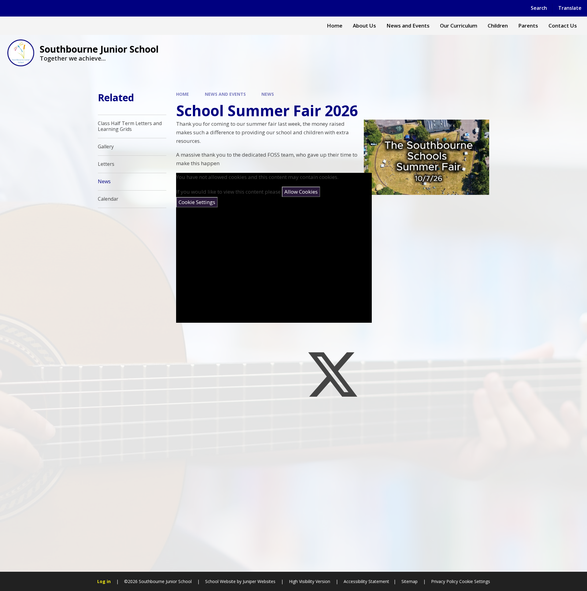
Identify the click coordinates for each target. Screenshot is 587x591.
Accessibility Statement (366, 581)
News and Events (225, 94)
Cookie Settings (197, 202)
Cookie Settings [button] (474, 581)
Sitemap (409, 581)
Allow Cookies (301, 191)
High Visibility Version (309, 581)
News (267, 94)
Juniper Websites (259, 581)
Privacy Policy (444, 581)
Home (182, 94)
